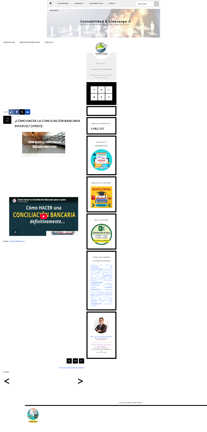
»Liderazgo (78, 3)
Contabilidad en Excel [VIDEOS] (71, 368)
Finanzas (108, 289)
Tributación (96, 304)
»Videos (112, 3)
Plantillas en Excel (98, 300)
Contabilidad (97, 282)
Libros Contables (97, 294)
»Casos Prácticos (96, 3)
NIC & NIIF (105, 299)
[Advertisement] (43, 63)
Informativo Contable (104, 292)
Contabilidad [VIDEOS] (101, 284)
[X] (22, 112)
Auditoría (107, 276)
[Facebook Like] (11, 112)
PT (81, 361)
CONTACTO (49, 42)
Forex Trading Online (98, 291)
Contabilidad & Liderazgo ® (105, 21)
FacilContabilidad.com (17, 241)
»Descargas (54, 10)
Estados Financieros (101, 288)
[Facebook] (16, 112)
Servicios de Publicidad (30, 42)
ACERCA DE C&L (9, 42)
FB (69, 361)
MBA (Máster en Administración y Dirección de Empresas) (101, 297)
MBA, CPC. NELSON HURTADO (101, 336)
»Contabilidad (63, 3)
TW (75, 361)
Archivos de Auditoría (101, 265)
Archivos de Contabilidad (101, 268)
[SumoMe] (27, 112)
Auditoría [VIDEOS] (98, 277)
